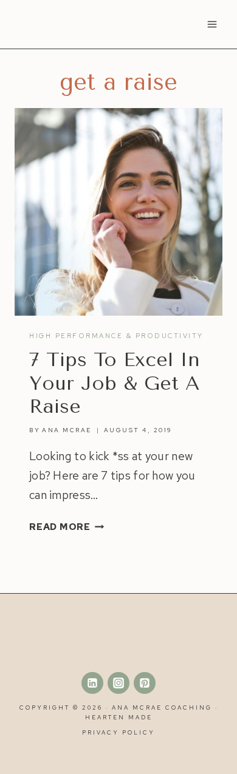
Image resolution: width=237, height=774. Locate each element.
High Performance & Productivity (116, 335)
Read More (67, 527)
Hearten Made (119, 717)
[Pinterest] (145, 683)
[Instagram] (118, 683)
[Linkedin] (92, 683)
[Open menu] (211, 24)
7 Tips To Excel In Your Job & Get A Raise (114, 383)
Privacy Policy (118, 732)
